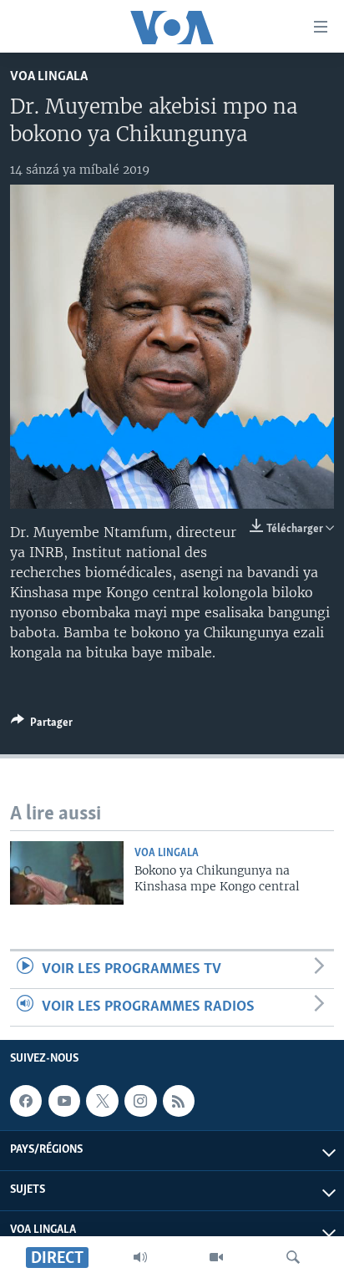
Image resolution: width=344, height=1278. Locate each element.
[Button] (42, 725)
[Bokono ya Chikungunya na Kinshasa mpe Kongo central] (67, 873)
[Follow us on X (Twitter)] (102, 1101)
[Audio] (140, 1257)
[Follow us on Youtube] (64, 1101)
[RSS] (179, 1101)
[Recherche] (293, 1257)
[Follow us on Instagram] (140, 1101)
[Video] (216, 1257)
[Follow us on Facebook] (26, 1101)
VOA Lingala (49, 76)
